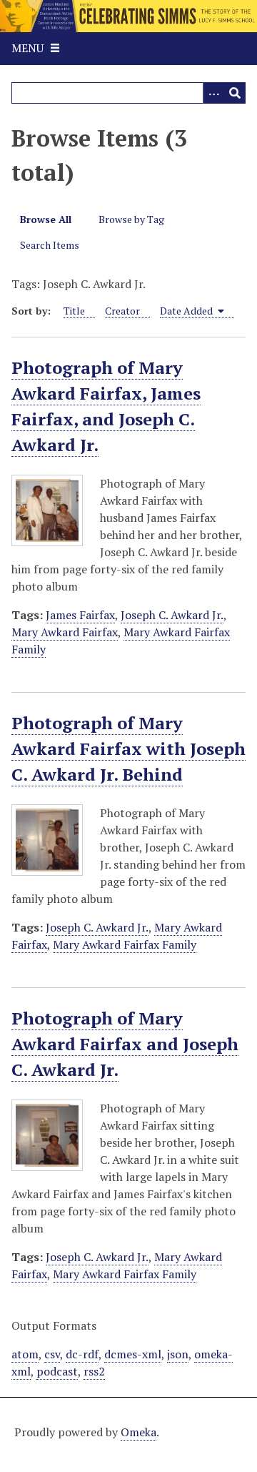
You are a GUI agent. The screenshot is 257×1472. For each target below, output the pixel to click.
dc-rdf (82, 1354)
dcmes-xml (132, 1354)
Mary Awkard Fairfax (64, 632)
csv (52, 1354)
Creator (122, 310)
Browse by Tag (131, 219)
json (177, 1354)
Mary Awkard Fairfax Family (124, 944)
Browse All (45, 219)
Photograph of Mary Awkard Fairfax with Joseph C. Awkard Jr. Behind (128, 748)
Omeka (138, 1432)
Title (74, 310)
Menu (27, 48)
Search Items (49, 245)
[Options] (213, 93)
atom (25, 1354)
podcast (57, 1371)
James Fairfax (80, 615)
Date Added (187, 310)
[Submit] (235, 93)
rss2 (94, 1371)
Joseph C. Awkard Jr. (172, 615)
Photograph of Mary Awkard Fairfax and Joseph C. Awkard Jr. (124, 1044)
